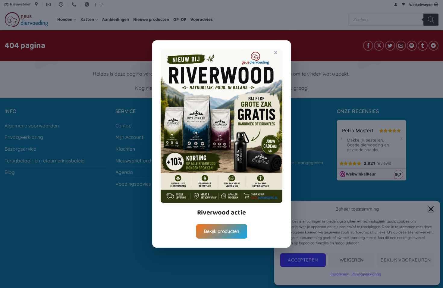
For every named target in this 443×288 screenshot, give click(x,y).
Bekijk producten (221, 231)
